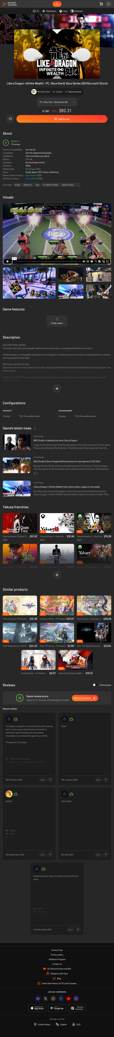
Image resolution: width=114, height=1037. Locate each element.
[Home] (10, 4)
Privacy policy (57, 954)
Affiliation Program (57, 959)
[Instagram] (53, 998)
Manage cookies (57, 1019)
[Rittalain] (64, 793)
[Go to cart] (101, 3)
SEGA (28, 165)
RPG (40, 172)
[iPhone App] (37, 1008)
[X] (45, 998)
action (17, 185)
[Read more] (29, 746)
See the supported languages (38, 153)
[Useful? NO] (50, 779)
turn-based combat (50, 185)
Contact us (57, 964)
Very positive (31, 175)
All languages (105, 685)
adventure (28, 185)
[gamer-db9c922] (36, 868)
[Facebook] (61, 998)
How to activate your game (37, 156)
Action (46, 172)
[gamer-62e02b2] (9, 719)
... (78, 185)
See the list (30, 149)
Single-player (31, 172)
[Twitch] (76, 998)
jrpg (37, 185)
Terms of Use (57, 950)
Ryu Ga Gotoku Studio (35, 162)
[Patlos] (64, 719)
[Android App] (57, 1008)
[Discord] (38, 998)
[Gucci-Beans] (9, 793)
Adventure (54, 172)
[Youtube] (68, 998)
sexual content (68, 185)
